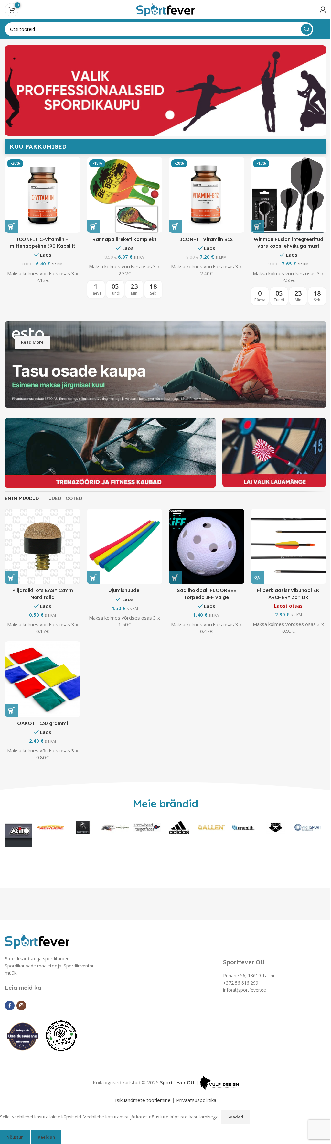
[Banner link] (163, 382)
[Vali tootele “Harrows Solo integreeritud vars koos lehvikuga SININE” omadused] (11, 225)
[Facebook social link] (10, 1018)
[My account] (318, 9)
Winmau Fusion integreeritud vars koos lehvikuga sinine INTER (122, 244)
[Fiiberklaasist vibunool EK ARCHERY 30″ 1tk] (284, 561)
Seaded (235, 1130)
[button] (92, 225)
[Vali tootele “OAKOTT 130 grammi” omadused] (11, 723)
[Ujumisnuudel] (123, 561)
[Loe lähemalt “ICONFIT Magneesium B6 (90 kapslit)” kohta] (172, 225)
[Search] (301, 29)
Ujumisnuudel (123, 604)
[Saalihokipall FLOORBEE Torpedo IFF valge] (203, 561)
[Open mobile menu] (318, 29)
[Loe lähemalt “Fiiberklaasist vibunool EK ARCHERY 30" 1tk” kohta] (253, 591)
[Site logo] (163, 9)
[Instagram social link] (21, 1018)
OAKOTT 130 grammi (41, 736)
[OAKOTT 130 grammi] (42, 692)
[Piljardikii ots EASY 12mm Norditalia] (42, 561)
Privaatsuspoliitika (194, 1113)
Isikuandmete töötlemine (140, 1113)
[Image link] (37, 953)
